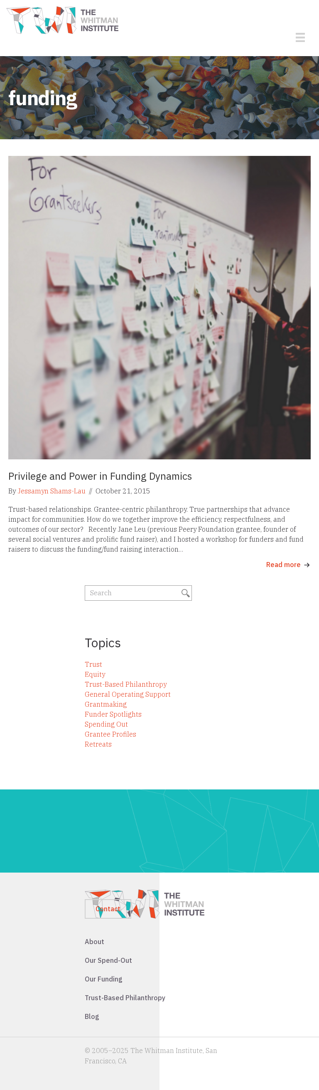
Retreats (98, 744)
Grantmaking (106, 704)
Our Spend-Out (108, 960)
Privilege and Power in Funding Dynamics (100, 476)
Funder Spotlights (113, 714)
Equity (95, 674)
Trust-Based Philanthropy (126, 684)
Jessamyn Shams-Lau (51, 491)
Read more (283, 564)
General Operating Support (128, 694)
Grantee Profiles (110, 734)
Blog (92, 1016)
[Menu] (300, 37)
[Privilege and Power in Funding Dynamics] (159, 307)
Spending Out (106, 724)
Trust (93, 664)
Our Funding (104, 979)
